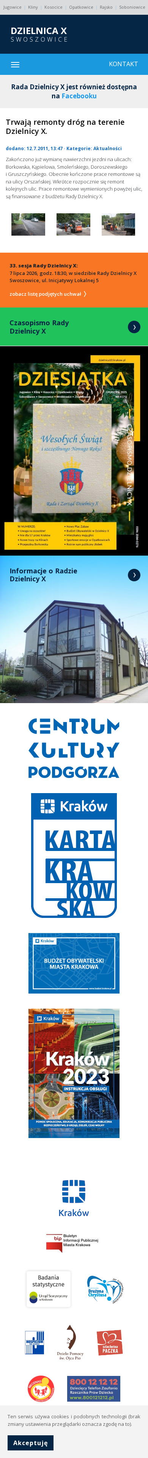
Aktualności (107, 148)
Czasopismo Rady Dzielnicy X (39, 326)
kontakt (123, 64)
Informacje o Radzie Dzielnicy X (43, 575)
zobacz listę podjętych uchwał (45, 293)
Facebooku (79, 96)
